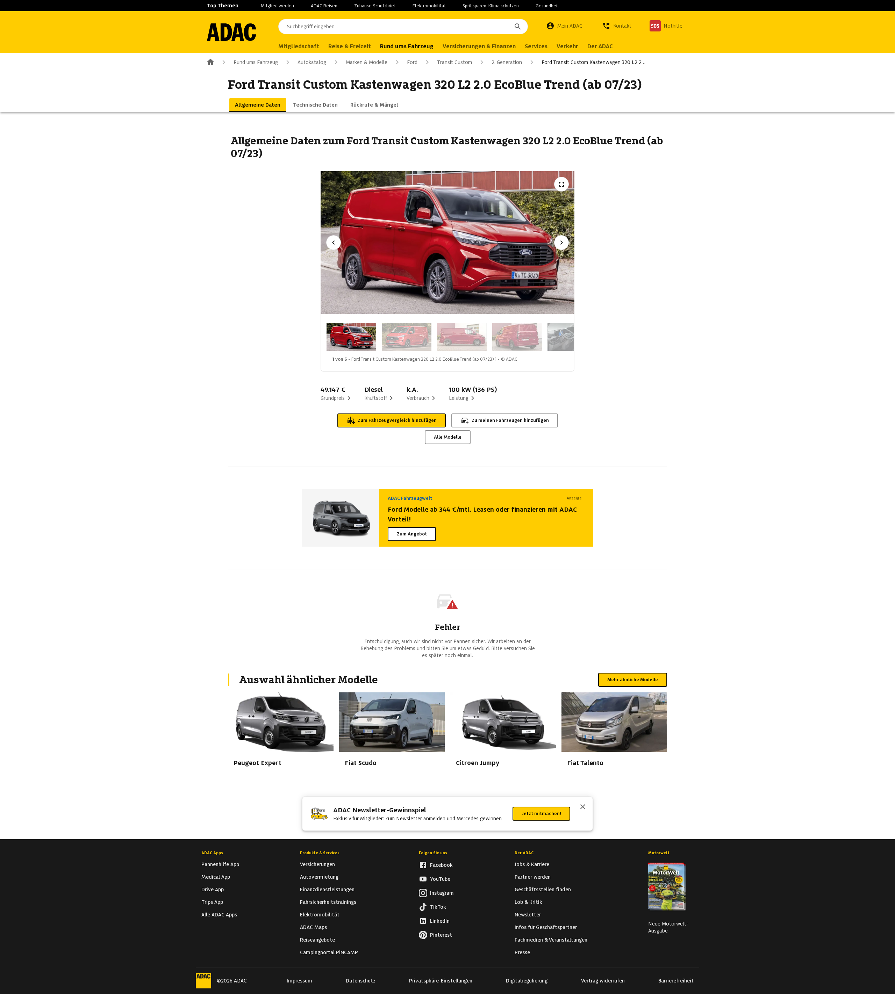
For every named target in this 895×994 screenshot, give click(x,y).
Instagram (442, 893)
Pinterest (441, 935)
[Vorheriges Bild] (333, 242)
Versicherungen (317, 864)
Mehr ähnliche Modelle (632, 680)
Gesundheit (547, 6)
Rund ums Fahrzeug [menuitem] (407, 46)
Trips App (212, 902)
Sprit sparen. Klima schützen (491, 6)
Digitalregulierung (526, 981)
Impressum (299, 981)
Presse (522, 952)
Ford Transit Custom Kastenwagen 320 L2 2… (593, 62)
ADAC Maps (313, 927)
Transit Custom (454, 62)
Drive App (212, 889)
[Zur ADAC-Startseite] (231, 32)
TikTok (438, 907)
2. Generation (507, 62)
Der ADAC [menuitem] (600, 46)
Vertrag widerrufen (603, 981)
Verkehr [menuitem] (567, 46)
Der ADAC (524, 852)
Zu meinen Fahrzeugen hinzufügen (510, 420)
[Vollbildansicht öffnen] (561, 184)
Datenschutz (360, 981)
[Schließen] (583, 807)
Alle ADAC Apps (219, 915)
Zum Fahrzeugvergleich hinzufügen (397, 420)
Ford (412, 62)
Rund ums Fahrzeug (256, 62)
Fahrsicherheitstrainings (328, 902)
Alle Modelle (447, 437)
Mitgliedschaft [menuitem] (298, 46)
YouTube (440, 879)
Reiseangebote (317, 940)
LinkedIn (440, 921)
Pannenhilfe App (220, 864)
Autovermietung (319, 877)
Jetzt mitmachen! (541, 813)
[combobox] (403, 26)
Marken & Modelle (366, 62)
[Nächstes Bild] (561, 242)
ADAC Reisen (324, 6)
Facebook (441, 865)
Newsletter (528, 915)
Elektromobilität (429, 6)
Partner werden (533, 877)
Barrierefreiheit (676, 981)
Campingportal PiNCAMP (329, 952)
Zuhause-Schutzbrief (375, 6)
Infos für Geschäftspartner (546, 927)
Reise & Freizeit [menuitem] (349, 46)
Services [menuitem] (536, 46)
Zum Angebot (412, 534)
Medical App (215, 877)
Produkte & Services (319, 852)
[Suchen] (517, 26)
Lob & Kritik (528, 902)
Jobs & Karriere (532, 864)
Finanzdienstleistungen (327, 889)
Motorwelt (659, 852)
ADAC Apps (212, 852)
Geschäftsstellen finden (543, 889)
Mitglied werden (277, 6)
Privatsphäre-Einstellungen (440, 981)
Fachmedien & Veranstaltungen (551, 940)
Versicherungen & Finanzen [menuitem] (479, 46)
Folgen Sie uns (433, 852)
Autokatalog (312, 62)
